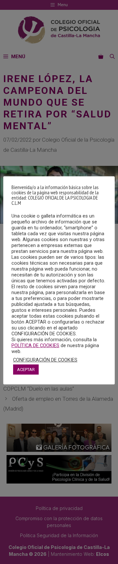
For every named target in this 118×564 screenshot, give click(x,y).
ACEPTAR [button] (26, 369)
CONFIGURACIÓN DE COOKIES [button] (45, 360)
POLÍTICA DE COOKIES (35, 345)
